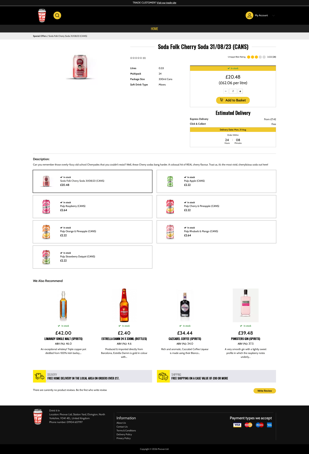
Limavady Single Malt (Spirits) (63, 339)
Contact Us (122, 426)
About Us (121, 422)
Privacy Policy (124, 438)
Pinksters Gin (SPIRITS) (245, 339)
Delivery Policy (124, 434)
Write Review (265, 390)
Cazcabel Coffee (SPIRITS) (185, 339)
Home (154, 28)
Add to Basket (235, 100)
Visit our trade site (166, 2)
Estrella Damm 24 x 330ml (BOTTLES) (124, 339)
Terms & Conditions (126, 430)
